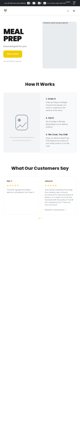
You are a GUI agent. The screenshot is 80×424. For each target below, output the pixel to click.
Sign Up (74, 3)
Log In (68, 2)
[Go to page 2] (40, 218)
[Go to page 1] (39, 218)
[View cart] (68, 10)
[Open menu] (74, 11)
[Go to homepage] (5, 12)
